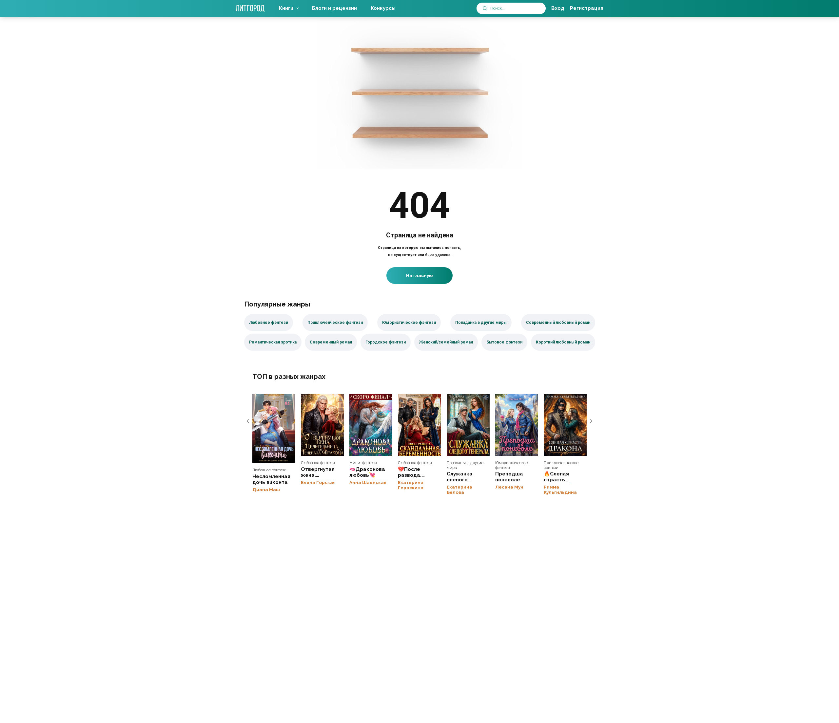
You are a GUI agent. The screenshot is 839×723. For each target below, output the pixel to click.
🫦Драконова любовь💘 (370, 425)
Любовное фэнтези (269, 470)
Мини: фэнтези (363, 462)
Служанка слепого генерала (468, 425)
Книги (286, 8)
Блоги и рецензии (334, 8)
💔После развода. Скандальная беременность (419, 425)
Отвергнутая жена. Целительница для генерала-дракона (322, 425)
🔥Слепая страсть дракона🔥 (565, 425)
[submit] (484, 8)
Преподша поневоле (516, 425)
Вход (557, 8)
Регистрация (586, 8)
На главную (419, 275)
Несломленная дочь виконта (273, 428)
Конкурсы (383, 8)
